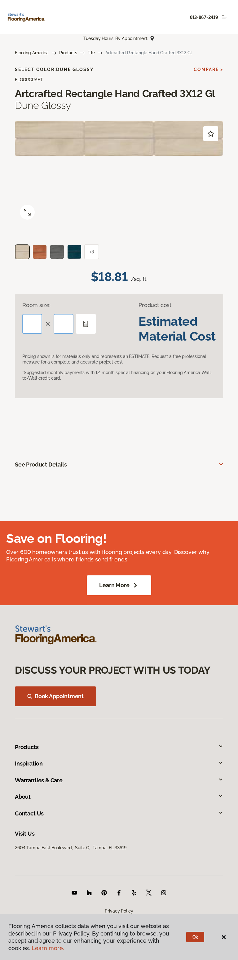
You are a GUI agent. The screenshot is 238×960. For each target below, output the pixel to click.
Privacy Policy (119, 911)
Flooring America (32, 52)
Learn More (114, 585)
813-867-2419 (204, 17)
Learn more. (48, 948)
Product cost (155, 305)
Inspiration (29, 763)
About (23, 796)
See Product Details (41, 464)
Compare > (208, 69)
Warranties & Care (39, 780)
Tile (91, 52)
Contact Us (29, 813)
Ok (195, 937)
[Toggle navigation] (224, 17)
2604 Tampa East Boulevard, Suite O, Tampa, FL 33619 (70, 847)
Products (68, 52)
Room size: (36, 305)
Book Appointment (59, 696)
